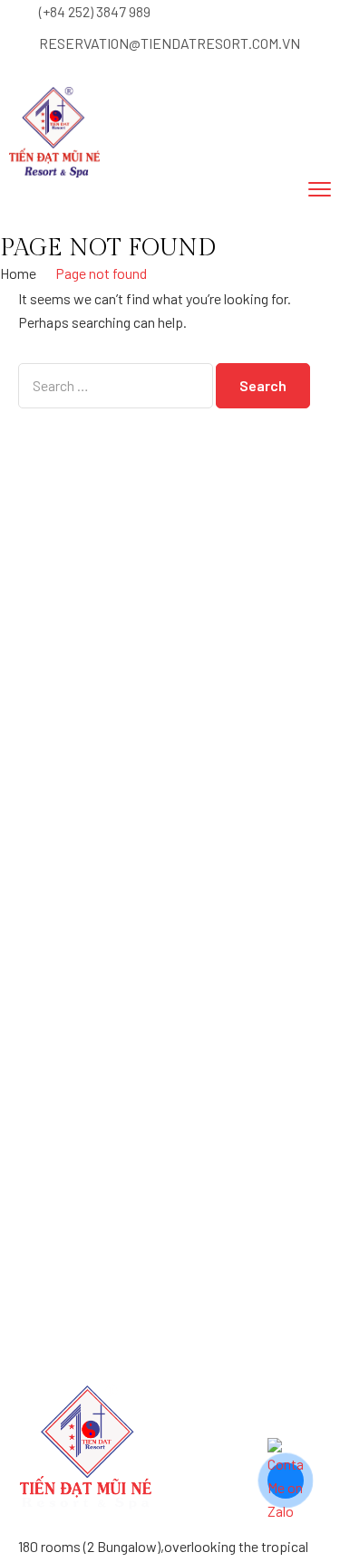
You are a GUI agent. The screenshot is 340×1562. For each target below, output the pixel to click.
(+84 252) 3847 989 (95, 11)
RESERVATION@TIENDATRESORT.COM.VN (169, 43)
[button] (88, 217)
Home (18, 273)
